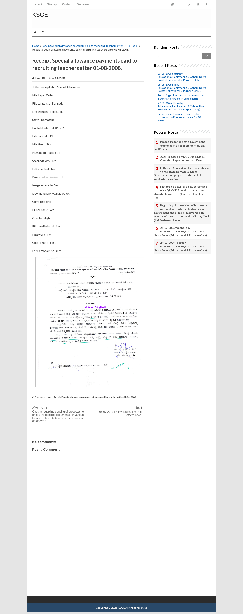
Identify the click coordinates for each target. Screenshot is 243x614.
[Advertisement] (88, 565)
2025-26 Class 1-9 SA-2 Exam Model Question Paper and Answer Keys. (182, 158)
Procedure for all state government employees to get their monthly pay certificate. (179, 145)
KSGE (40, 15)
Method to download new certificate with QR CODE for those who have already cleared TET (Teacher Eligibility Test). (180, 192)
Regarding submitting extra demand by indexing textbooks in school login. (181, 97)
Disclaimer (83, 4)
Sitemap (52, 4)
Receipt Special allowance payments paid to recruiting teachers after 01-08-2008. (90, 45)
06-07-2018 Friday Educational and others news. (120, 413)
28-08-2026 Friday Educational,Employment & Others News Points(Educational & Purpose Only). (182, 88)
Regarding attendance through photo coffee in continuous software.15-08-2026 (180, 117)
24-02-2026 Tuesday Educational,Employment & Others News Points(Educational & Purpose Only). (180, 246)
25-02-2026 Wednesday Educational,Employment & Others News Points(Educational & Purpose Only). (180, 231)
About (38, 4)
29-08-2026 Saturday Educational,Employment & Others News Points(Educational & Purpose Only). (182, 77)
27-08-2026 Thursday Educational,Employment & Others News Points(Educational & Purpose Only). (182, 106)
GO (206, 56)
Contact (66, 4)
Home (35, 45)
